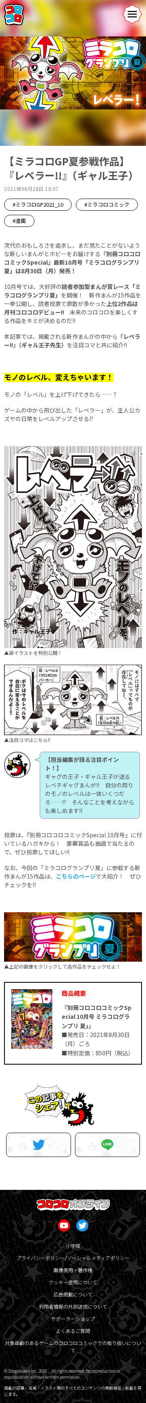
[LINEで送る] (107, 1145)
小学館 (73, 1245)
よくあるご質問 (73, 1330)
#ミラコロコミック (106, 204)
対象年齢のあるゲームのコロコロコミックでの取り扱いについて (73, 1346)
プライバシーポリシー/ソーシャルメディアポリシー (73, 1257)
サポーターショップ (73, 1318)
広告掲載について (73, 1294)
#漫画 (19, 221)
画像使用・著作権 (73, 1269)
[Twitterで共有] (38, 1145)
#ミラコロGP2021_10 (38, 204)
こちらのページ (76, 876)
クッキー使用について (73, 1282)
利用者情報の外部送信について (73, 1306)
